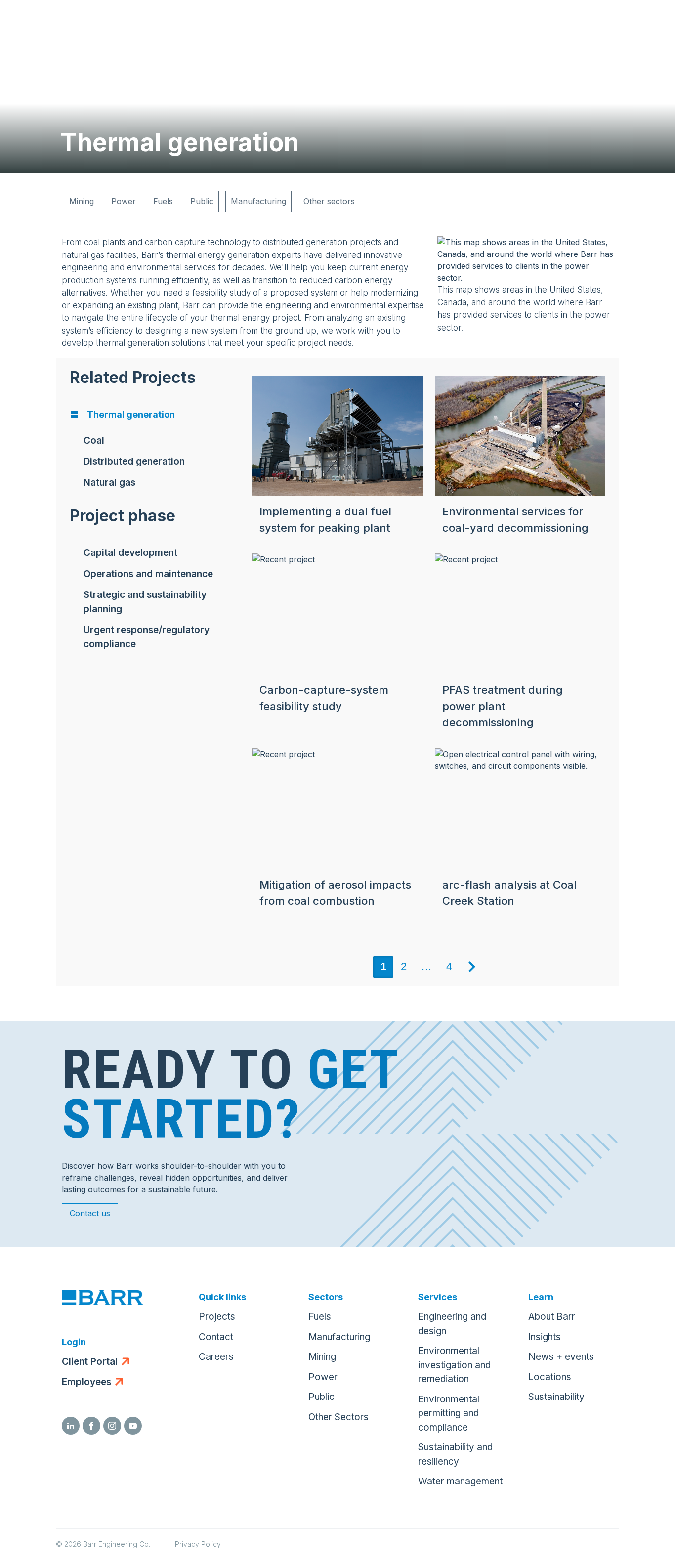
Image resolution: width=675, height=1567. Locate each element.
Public (201, 201)
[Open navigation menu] (647, 25)
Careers (216, 1356)
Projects (217, 1316)
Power (123, 201)
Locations (549, 1377)
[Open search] (549, 25)
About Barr (551, 1316)
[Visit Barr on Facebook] (91, 1426)
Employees (86, 1382)
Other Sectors (338, 1417)
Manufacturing (258, 201)
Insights (544, 1337)
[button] (94, 441)
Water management (460, 1481)
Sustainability (556, 1396)
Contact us (90, 1213)
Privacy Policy (198, 1544)
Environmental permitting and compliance (448, 1413)
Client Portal (90, 1361)
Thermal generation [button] (131, 414)
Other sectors (329, 201)
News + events (561, 1356)
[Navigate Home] (55, 25)
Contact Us (599, 25)
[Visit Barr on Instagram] (112, 1426)
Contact (216, 1337)
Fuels (163, 201)
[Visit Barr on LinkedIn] (71, 1426)
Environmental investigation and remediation (454, 1365)
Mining (81, 201)
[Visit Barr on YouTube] (133, 1426)
